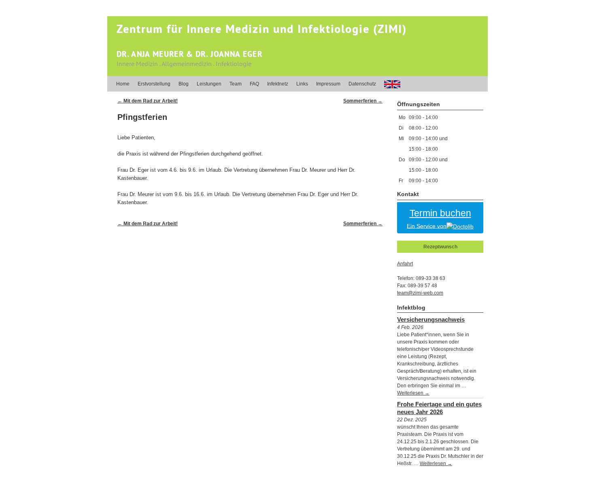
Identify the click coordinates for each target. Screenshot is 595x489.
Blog (183, 84)
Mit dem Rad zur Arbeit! (147, 101)
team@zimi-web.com (420, 293)
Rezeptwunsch (440, 247)
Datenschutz (362, 84)
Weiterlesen (413, 393)
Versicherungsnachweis (431, 319)
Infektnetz (277, 84)
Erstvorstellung (154, 84)
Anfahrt (405, 264)
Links (302, 84)
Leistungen (209, 84)
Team (236, 84)
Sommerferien (362, 101)
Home (123, 84)
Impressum (328, 84)
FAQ (254, 84)
